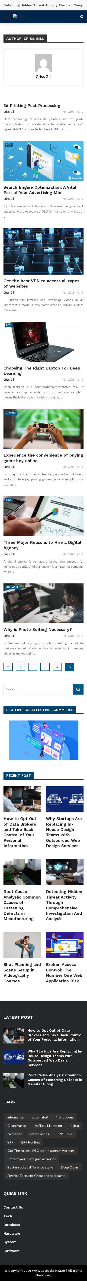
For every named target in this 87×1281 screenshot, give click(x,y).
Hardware (11, 1233)
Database (11, 1225)
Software (12, 587)
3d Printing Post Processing (31, 105)
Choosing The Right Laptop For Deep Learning (41, 371)
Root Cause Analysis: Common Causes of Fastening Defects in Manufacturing (55, 1079)
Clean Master (17, 1126)
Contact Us (13, 1207)
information (15, 1117)
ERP (10, 1142)
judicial (75, 1126)
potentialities (39, 1134)
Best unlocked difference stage (30, 1167)
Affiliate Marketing (48, 1126)
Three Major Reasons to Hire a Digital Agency (42, 545)
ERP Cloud (64, 1134)
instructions (65, 1117)
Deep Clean (69, 1167)
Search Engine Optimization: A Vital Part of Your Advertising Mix (39, 190)
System (9, 1242)
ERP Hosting (30, 1142)
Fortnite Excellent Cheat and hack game (36, 1176)
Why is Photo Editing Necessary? (37, 629)
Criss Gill (43, 76)
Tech (9, 144)
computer (14, 1134)
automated (40, 1117)
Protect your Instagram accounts (31, 1159)
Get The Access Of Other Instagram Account (40, 1151)
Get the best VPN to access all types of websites (41, 283)
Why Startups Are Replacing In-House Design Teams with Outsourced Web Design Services (55, 1058)
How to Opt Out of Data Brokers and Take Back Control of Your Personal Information (55, 1035)
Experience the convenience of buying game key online (43, 458)
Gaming (11, 231)
